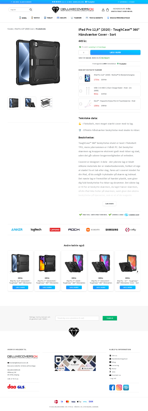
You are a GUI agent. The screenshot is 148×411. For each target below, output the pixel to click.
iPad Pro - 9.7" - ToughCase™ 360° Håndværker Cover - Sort (128, 282)
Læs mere (109, 203)
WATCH (37, 18)
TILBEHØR (78, 18)
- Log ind (112, 378)
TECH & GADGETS (96, 18)
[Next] (137, 271)
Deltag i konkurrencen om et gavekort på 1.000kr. (39, 318)
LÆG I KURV (115, 52)
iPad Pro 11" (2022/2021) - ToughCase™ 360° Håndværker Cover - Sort (101, 282)
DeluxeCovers (59, 407)
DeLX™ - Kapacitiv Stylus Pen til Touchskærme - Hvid (114, 101)
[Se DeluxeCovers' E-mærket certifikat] (126, 390)
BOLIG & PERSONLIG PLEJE (120, 18)
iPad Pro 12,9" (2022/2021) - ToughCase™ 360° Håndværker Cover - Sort (20, 282)
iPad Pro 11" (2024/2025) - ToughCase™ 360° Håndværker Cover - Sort (47, 282)
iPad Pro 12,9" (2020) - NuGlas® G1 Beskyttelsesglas (114, 75)
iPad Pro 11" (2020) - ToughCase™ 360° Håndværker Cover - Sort (74, 282)
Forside (11, 29)
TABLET (50, 18)
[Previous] (10, 271)
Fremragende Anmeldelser (104, 64)
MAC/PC (63, 18)
